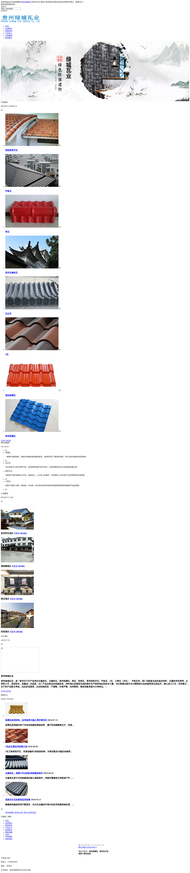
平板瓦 (8, 191)
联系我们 (8, 38)
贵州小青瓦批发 (30, 812)
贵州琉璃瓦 (26, 2)
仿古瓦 (8, 313)
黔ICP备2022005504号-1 (88, 847)
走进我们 (8, 28)
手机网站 (8, 836)
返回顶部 (8, 839)
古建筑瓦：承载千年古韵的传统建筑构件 (24, 773)
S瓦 (7, 354)
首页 (7, 26)
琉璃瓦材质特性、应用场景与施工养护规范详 (26, 720)
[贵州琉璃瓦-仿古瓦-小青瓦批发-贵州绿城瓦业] (20, 22)
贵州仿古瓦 (19, 812)
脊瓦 (7, 232)
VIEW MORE (6, 440)
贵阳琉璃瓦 (10, 395)
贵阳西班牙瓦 (11, 150)
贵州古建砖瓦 (11, 272)
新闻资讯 (8, 31)
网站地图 (8, 832)
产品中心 (8, 33)
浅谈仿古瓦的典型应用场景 (17, 799)
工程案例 (8, 35)
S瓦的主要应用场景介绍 (16, 746)
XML (7, 834)
